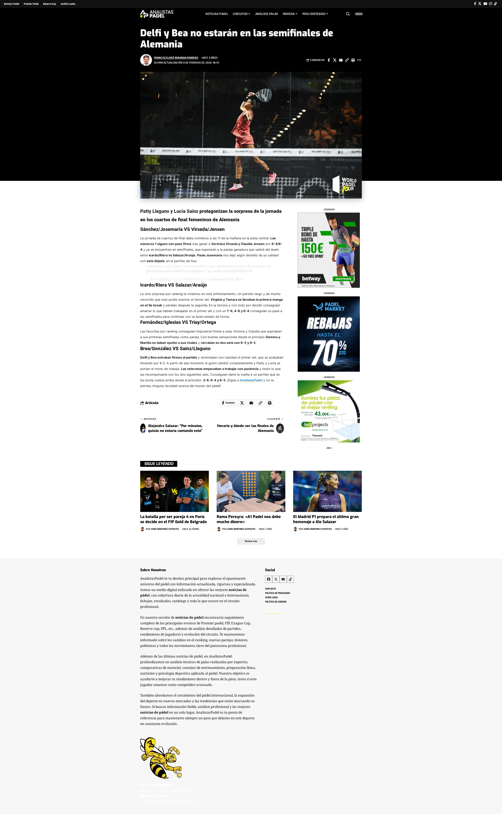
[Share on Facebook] (328, 60)
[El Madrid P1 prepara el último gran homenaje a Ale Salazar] (327, 491)
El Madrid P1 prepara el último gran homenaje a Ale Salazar (326, 519)
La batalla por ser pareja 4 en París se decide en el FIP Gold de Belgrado (173, 519)
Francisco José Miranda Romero (176, 58)
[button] (348, 14)
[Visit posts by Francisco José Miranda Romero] (146, 60)
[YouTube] (485, 4)
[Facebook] (475, 4)
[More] (359, 60)
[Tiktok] (495, 4)
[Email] (341, 60)
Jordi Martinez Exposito (165, 529)
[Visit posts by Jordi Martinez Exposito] (142, 529)
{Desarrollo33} (273, 612)
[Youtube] (283, 579)
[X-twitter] (275, 579)
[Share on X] (334, 60)
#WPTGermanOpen (188, 271)
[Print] (353, 60)
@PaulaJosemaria (159, 271)
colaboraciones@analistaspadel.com (169, 801)
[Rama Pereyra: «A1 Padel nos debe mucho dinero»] (251, 491)
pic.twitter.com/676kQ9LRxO (230, 271)
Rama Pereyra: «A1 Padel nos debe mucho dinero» (249, 519)
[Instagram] (490, 4)
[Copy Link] (347, 60)
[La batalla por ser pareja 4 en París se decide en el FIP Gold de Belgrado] (174, 491)
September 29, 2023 (226, 279)
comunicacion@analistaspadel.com (168, 790)
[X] (479, 4)
